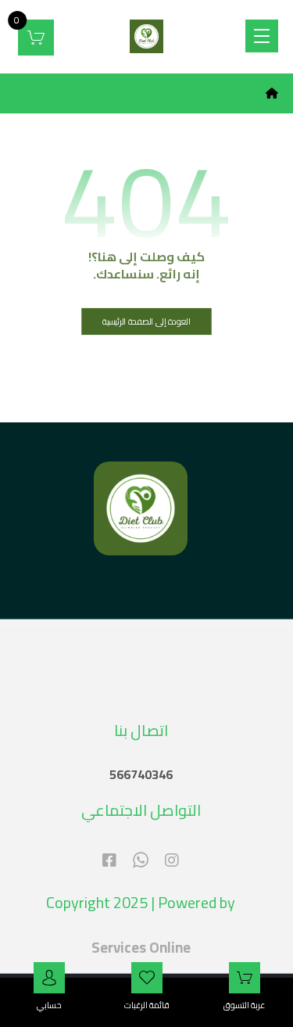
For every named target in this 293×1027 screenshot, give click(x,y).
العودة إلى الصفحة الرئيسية (146, 321)
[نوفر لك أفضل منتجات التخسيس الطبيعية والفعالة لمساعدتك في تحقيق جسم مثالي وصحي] (146, 36)
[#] (172, 860)
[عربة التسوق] (36, 36)
